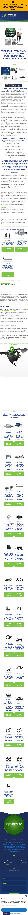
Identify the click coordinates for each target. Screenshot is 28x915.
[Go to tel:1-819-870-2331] (21, 862)
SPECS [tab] (12, 284)
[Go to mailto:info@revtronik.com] (14, 870)
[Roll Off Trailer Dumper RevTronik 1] (22, 77)
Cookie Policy (10, 913)
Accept (14, 910)
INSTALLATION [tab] (5, 284)
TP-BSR (3, 208)
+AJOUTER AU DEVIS (7, 249)
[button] (26, 896)
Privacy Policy (17, 913)
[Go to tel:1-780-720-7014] (7, 862)
